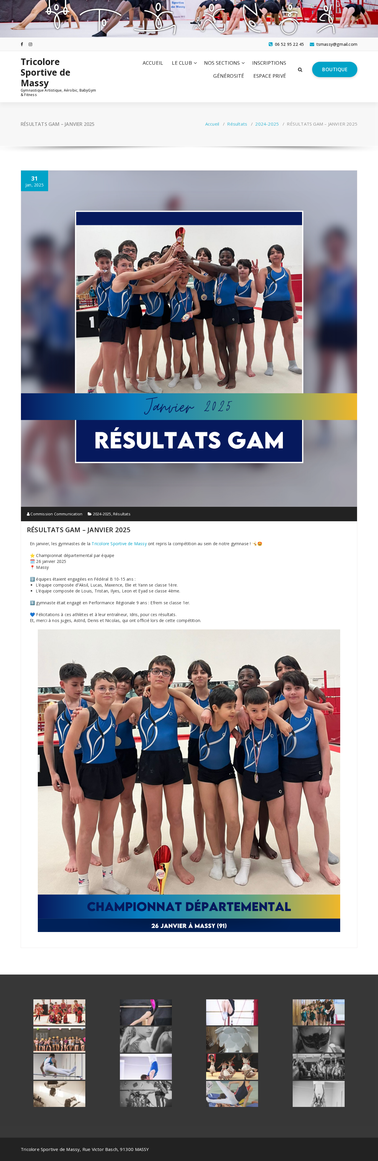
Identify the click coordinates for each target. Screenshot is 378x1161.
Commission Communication (56, 514)
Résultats (237, 124)
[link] (119, 543)
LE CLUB (182, 62)
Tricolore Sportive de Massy (45, 72)
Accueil (212, 124)
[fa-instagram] (30, 44)
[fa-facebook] (22, 44)
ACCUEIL (153, 62)
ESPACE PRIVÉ (269, 75)
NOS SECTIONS (222, 62)
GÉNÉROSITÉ (228, 75)
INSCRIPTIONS (269, 62)
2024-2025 (267, 124)
